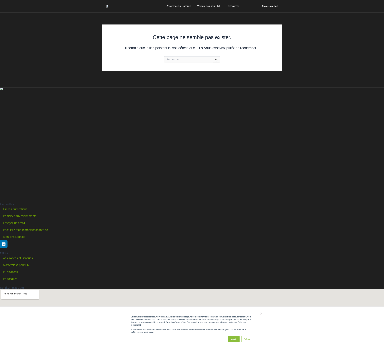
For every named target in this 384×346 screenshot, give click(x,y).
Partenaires (10, 278)
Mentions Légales (14, 236)
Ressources (233, 6)
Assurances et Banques (18, 258)
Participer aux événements (19, 216)
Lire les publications (15, 209)
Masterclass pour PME (209, 6)
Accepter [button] (234, 339)
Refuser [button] (247, 339)
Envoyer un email (14, 223)
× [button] (261, 312)
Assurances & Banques (178, 6)
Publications (10, 272)
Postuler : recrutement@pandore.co (25, 230)
